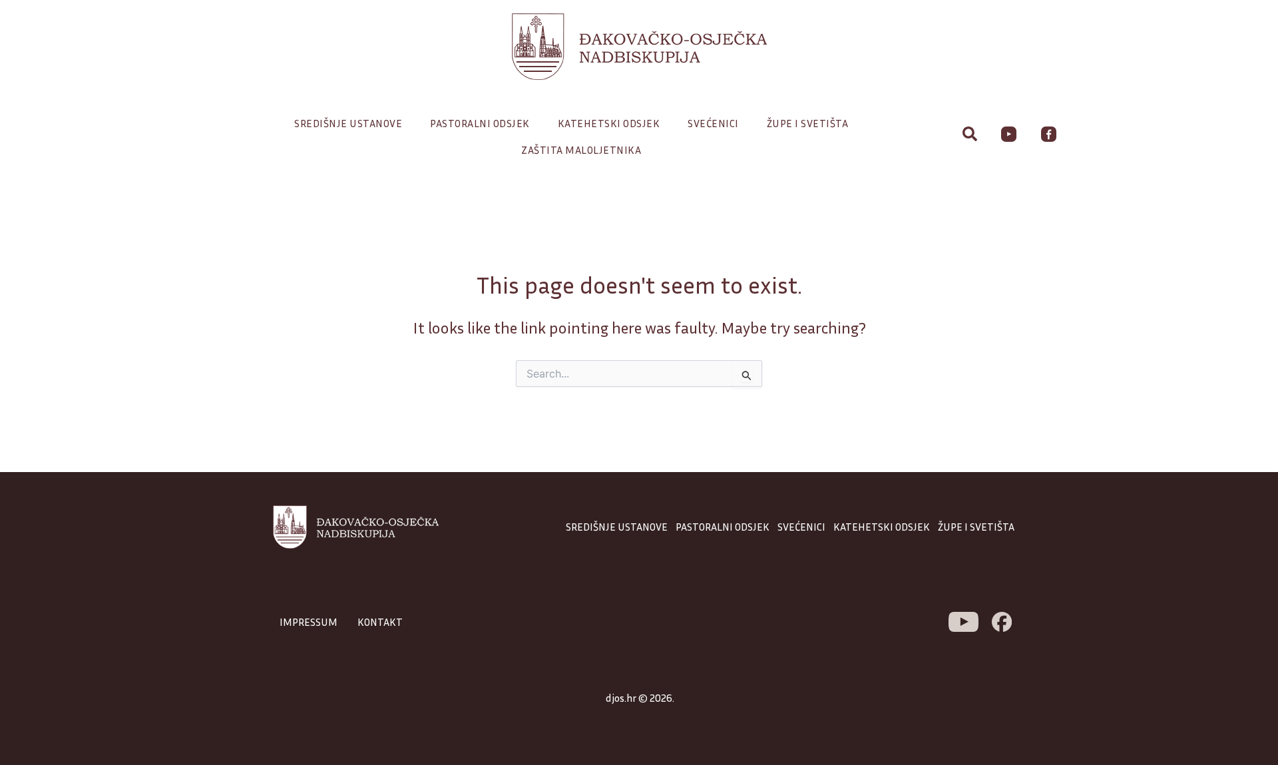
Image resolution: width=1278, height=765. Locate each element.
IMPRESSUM (308, 622)
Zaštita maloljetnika (581, 149)
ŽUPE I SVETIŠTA (976, 526)
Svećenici (713, 123)
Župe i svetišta (808, 123)
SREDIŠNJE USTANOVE (617, 526)
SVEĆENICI (801, 526)
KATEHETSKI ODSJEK (881, 526)
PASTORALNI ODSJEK (722, 526)
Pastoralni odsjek (480, 123)
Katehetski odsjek (609, 123)
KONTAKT (380, 622)
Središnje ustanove (348, 123)
